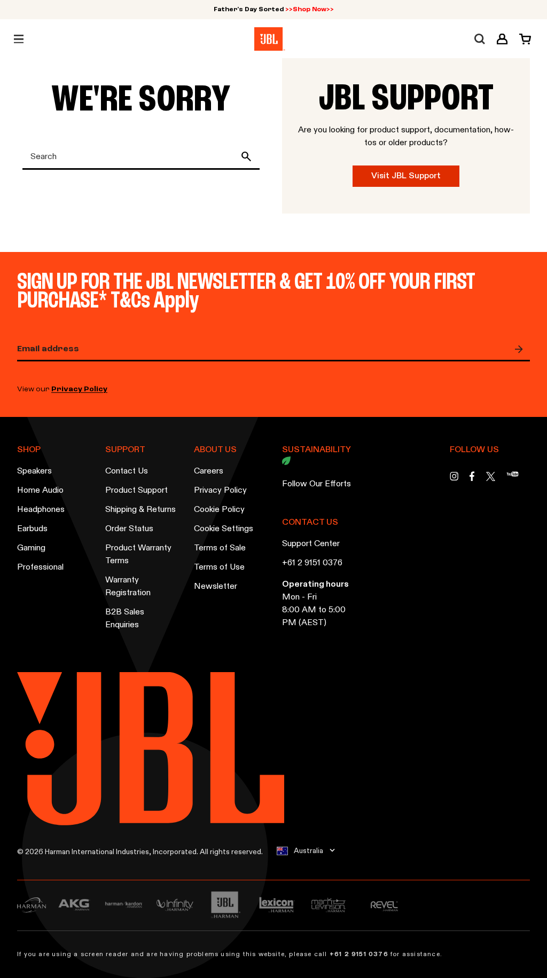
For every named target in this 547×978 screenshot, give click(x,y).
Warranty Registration (128, 586)
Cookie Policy (219, 510)
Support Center (311, 544)
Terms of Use (219, 567)
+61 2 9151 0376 (312, 563)
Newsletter (215, 586)
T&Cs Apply (155, 301)
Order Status (129, 529)
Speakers (34, 471)
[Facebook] (472, 479)
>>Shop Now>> (309, 9)
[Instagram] (454, 479)
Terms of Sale (220, 548)
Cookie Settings (223, 529)
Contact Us (126, 471)
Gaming (31, 548)
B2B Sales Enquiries (124, 618)
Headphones (41, 510)
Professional (40, 567)
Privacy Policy (79, 389)
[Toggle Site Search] (479, 39)
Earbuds (32, 529)
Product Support (136, 490)
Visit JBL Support (406, 176)
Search (248, 156)
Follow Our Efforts (316, 484)
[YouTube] (512, 479)
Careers (208, 471)
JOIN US (521, 349)
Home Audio (40, 490)
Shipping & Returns (140, 510)
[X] (490, 476)
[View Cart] (522, 39)
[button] (502, 39)
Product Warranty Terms (138, 554)
